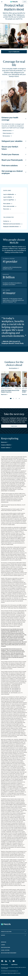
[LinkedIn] (6, 961)
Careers (3, 944)
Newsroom (3, 942)
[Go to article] (11, 398)
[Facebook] (2, 961)
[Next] (19, 398)
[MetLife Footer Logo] (6, 924)
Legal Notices (14, 964)
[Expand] (5, 1)
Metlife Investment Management (8, 952)
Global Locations (5, 950)
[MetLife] (14, 1)
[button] (14, 931)
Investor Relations (5, 947)
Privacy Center (4, 964)
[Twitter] (10, 961)
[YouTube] (14, 961)
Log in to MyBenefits (14, 51)
